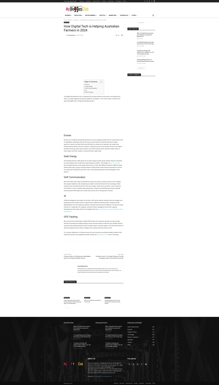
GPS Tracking (89, 92)
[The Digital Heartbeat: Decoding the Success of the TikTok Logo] (131, 44)
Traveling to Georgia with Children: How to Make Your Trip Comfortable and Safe (145, 52)
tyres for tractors (115, 163)
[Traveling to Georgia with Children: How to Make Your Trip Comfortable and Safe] (131, 53)
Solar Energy (88, 86)
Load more (140, 68)
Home (65, 20)
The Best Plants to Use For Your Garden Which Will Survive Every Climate (112, 302)
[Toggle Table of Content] (100, 82)
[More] (92, 39)
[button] (153, 15)
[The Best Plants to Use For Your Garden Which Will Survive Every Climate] (114, 291)
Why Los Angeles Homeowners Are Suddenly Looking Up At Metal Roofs (145, 34)
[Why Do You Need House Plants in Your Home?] (93, 291)
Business (70, 20)
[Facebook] (145, 1)
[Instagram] (147, 1)
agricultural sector (102, 234)
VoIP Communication (91, 88)
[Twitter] (80, 39)
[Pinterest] (152, 1)
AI (86, 90)
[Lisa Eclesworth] (65, 35)
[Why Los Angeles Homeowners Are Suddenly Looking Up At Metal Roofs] (131, 35)
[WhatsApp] (88, 39)
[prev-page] (65, 307)
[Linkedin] (149, 1)
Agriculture (76, 20)
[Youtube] (154, 1)
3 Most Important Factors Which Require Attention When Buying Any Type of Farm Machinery (72, 302)
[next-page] (68, 307)
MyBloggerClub (68, 383)
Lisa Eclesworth (71, 35)
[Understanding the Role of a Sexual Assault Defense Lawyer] (131, 62)
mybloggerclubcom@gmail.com (103, 376)
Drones (87, 84)
